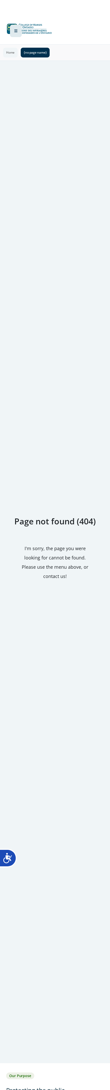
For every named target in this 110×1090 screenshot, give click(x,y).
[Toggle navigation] (16, 31)
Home (10, 52)
